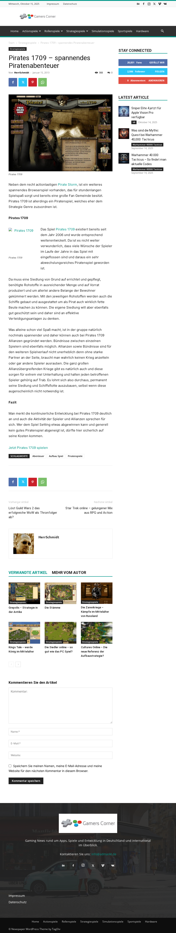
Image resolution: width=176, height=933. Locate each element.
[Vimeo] (159, 4)
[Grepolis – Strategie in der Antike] (24, 593)
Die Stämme (52, 607)
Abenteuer (38, 456)
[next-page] (18, 664)
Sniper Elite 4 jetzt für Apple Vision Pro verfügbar (146, 112)
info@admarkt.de (103, 854)
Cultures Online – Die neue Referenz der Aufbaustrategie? (94, 651)
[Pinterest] (32, 82)
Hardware (142, 31)
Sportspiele (125, 31)
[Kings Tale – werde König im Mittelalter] (24, 632)
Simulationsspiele (103, 31)
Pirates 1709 (65, 229)
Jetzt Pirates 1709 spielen (28, 448)
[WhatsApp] (42, 82)
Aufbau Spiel (56, 456)
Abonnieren (156, 80)
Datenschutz (70, 3)
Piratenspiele (75, 456)
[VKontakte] (165, 4)
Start (11, 43)
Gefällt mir (156, 62)
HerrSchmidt (21, 72)
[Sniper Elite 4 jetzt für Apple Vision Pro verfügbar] (123, 111)
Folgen (159, 71)
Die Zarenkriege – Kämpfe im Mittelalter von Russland (95, 612)
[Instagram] (149, 4)
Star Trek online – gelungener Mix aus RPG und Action (88, 510)
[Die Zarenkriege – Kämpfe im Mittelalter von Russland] (96, 593)
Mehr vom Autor (69, 572)
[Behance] (138, 4)
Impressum (53, 3)
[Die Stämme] (60, 593)
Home (14, 31)
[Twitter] (154, 4)
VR (134, 122)
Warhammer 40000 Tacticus (147, 144)
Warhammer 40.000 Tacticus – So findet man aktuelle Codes (148, 159)
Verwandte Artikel (28, 572)
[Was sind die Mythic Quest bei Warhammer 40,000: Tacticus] (123, 133)
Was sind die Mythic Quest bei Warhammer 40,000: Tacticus (146, 135)
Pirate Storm (67, 184)
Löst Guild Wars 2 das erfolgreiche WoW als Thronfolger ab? (33, 512)
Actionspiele (30, 31)
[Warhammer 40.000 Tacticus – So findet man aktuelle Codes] (123, 158)
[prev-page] (11, 664)
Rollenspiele (52, 31)
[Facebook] (143, 4)
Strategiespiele (75, 31)
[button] (162, 31)
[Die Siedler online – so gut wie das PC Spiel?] (60, 632)
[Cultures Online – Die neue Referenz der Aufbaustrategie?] (96, 632)
